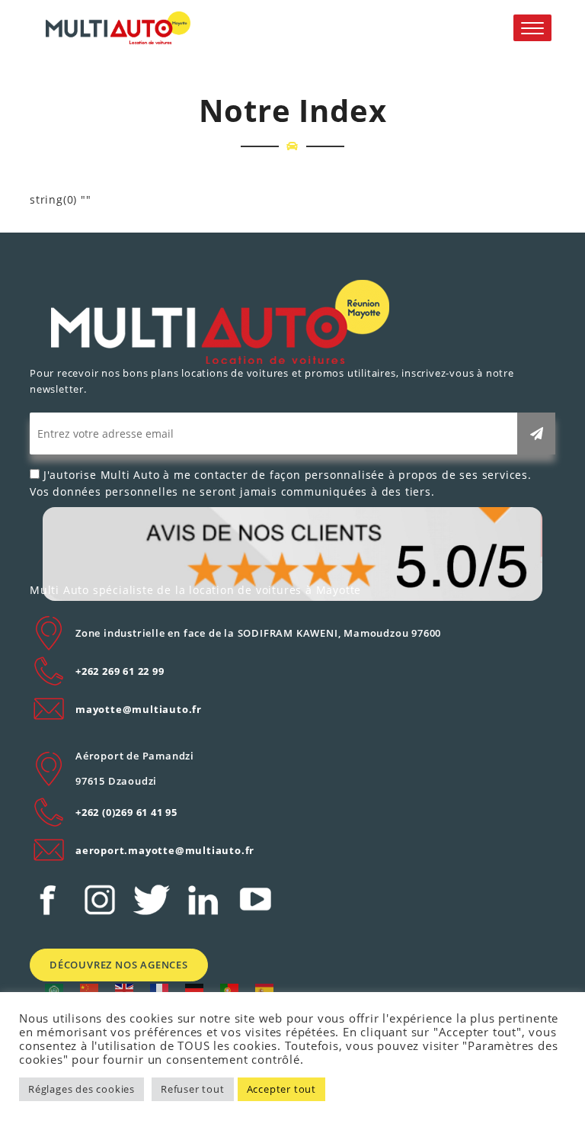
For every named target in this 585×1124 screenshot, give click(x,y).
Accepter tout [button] (281, 1089)
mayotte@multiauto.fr (138, 709)
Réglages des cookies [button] (81, 1089)
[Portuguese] (230, 989)
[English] (125, 989)
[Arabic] (55, 989)
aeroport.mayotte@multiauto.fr (164, 850)
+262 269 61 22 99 (120, 671)
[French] (160, 989)
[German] (195, 989)
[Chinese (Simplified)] (90, 989)
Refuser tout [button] (193, 1089)
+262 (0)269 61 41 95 (126, 812)
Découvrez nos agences (119, 964)
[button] (532, 27)
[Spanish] (265, 989)
